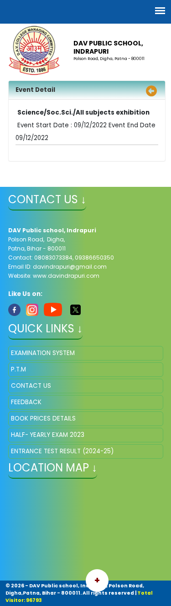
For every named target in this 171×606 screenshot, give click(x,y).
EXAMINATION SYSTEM (43, 353)
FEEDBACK (26, 402)
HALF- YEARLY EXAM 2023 (47, 435)
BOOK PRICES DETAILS (43, 418)
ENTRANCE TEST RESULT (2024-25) (62, 451)
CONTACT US (31, 385)
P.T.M (18, 369)
